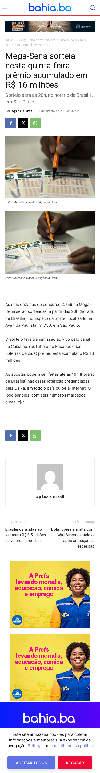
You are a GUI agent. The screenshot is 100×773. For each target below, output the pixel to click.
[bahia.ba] (50, 7)
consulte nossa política (72, 745)
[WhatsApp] (35, 123)
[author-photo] (50, 489)
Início (9, 40)
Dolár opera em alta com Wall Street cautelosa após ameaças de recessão (73, 538)
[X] (23, 123)
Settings (35, 745)
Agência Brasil (23, 111)
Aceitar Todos (31, 762)
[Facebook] (10, 123)
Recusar (75, 762)
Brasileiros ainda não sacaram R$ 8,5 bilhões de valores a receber (25, 535)
